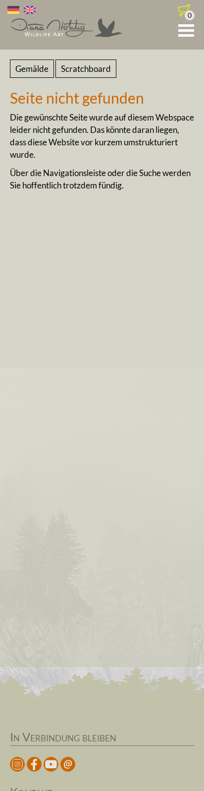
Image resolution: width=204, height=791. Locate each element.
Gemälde (32, 68)
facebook (34, 764)
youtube (51, 764)
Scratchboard (86, 68)
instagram (17, 764)
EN (29, 9)
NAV (186, 31)
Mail (67, 764)
